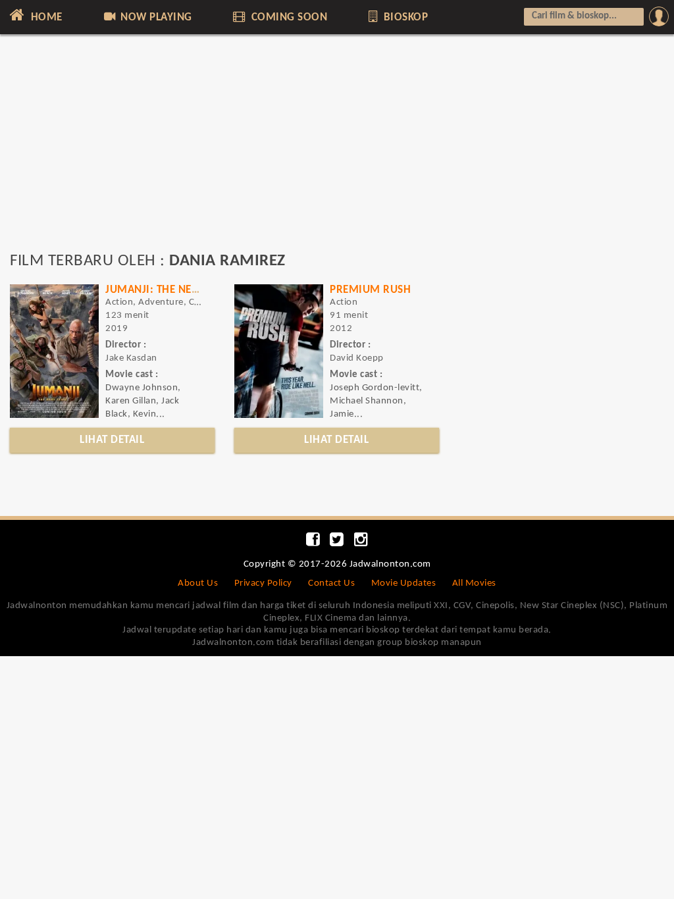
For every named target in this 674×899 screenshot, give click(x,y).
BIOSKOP (404, 17)
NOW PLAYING (155, 17)
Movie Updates (403, 583)
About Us (198, 583)
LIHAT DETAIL (112, 440)
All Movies (474, 583)
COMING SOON (287, 17)
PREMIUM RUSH (370, 289)
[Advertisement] (337, 149)
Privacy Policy (263, 583)
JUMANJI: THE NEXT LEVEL (169, 289)
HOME (45, 17)
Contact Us (331, 583)
